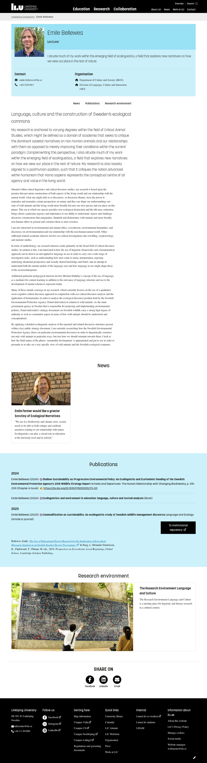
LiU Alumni (111, 728)
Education (81, 8)
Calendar (109, 722)
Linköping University (22, 17)
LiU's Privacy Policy (178, 726)
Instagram (53, 723)
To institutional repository (178, 528)
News (167, 9)
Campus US (80, 728)
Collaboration (125, 8)
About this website (177, 720)
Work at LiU (178, 9)
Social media (174, 738)
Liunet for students (145, 722)
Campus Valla (81, 722)
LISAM (140, 728)
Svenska (179, 3)
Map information (82, 716)
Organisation (111, 740)
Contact (191, 9)
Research (102, 8)
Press (107, 746)
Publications (92, 103)
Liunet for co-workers (147, 716)
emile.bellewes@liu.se (30, 80)
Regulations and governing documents (87, 748)
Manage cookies (176, 732)
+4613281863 (26, 84)
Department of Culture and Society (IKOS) (101, 80)
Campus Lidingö (82, 740)
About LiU (156, 9)
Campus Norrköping (84, 734)
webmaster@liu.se (177, 748)
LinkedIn (53, 730)
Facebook (53, 717)
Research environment (118, 103)
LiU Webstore (112, 734)
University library (114, 716)
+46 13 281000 (22, 731)
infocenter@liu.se (23, 726)
